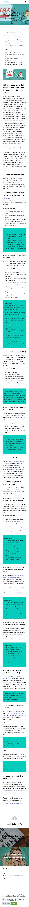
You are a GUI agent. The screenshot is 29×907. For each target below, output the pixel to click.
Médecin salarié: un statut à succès (13, 803)
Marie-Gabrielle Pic (11, 18)
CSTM (17, 417)
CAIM (5, 261)
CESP (8, 489)
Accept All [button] (14, 903)
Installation (14, 9)
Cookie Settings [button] (6, 903)
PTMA (5, 628)
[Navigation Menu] (25, 2)
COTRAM (6, 355)
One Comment (14, 20)
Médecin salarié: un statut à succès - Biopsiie (13, 877)
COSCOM (6, 198)
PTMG (5, 504)
